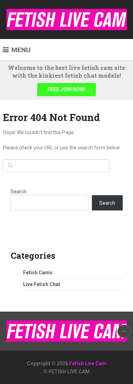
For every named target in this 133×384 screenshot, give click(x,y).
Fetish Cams (37, 272)
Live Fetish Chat (41, 284)
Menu (21, 50)
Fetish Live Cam (87, 363)
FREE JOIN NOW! (66, 89)
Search (19, 191)
